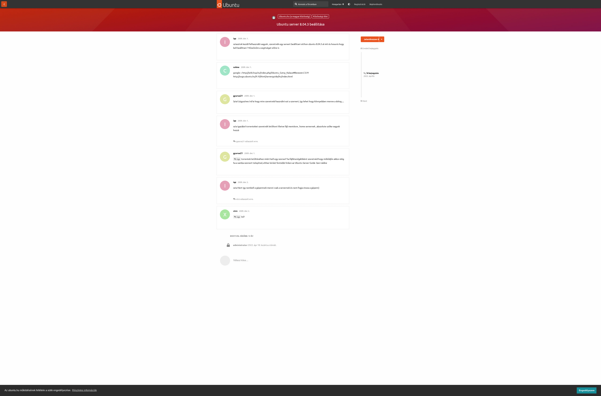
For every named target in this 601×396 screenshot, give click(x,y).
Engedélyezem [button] (586, 390)
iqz (238, 159)
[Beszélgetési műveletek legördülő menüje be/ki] (381, 39)
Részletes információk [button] (84, 390)
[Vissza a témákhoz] (4, 4)
